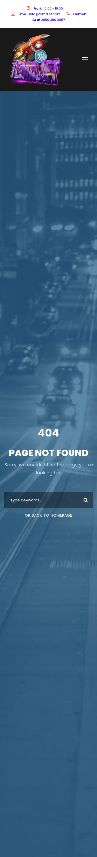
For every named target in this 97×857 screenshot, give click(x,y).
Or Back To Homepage (48, 515)
